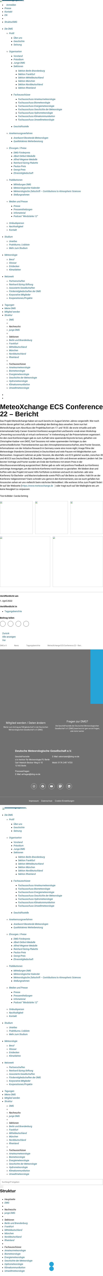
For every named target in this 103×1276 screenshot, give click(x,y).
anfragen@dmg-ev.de (30, 774)
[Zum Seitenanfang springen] (51, 1268)
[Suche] (5, 18)
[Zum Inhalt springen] (51, 1264)
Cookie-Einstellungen (64, 801)
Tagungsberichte (13, 611)
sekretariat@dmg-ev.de (69, 756)
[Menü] (5, 398)
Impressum (34, 801)
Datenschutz (46, 801)
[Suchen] (1, 1186)
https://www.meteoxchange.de (37, 485)
